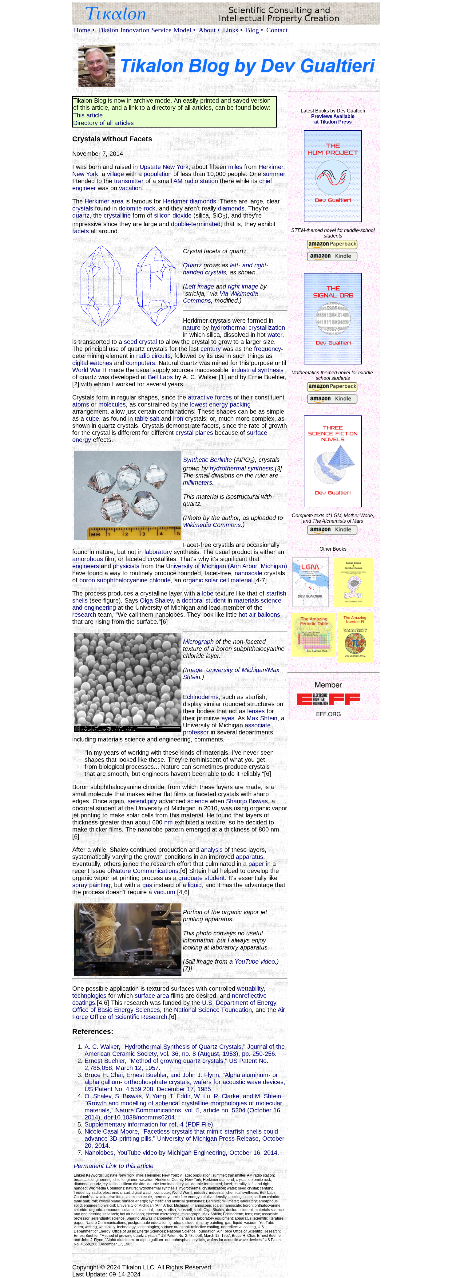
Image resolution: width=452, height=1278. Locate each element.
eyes (227, 718)
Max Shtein (262, 718)
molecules (112, 404)
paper (256, 863)
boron (87, 580)
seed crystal (140, 341)
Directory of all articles (103, 123)
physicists (126, 566)
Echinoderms (201, 697)
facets (80, 231)
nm (168, 822)
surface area (152, 995)
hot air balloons (259, 614)
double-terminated (195, 224)
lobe (207, 593)
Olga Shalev (156, 600)
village (115, 174)
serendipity (142, 801)
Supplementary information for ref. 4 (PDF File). (150, 1124)
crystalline (117, 215)
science (197, 801)
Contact (276, 30)
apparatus (249, 856)
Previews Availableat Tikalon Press (333, 119)
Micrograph (198, 641)
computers (140, 363)
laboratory (158, 552)
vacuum (164, 892)
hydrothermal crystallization (248, 327)
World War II (89, 370)
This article (88, 115)
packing (240, 404)
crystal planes (194, 432)
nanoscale (248, 573)
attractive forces (210, 397)
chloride (160, 580)
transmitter (129, 181)
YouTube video (255, 961)
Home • (84, 30)
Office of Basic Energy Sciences (116, 1009)
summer (274, 174)
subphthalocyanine (122, 580)
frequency (267, 348)
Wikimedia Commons (212, 524)
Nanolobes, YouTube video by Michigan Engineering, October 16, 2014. (182, 1152)
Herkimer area (104, 201)
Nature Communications (145, 870)
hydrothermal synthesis (241, 468)
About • (209, 30)
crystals (82, 208)
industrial (244, 370)
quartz (80, 215)
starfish (276, 593)
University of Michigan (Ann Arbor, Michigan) (226, 566)
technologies (89, 995)
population (158, 174)
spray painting (91, 885)
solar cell (217, 580)
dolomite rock (137, 208)
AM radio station (195, 181)
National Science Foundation (213, 1009)
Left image (199, 286)
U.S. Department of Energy (239, 1002)
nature (191, 327)
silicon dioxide (173, 215)
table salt (147, 418)
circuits (161, 355)
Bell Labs (160, 377)
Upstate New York (164, 166)
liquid (195, 885)
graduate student (201, 878)
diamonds (231, 208)
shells (80, 600)
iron (178, 418)
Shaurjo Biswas (247, 801)
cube (92, 418)
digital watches (92, 363)
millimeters (197, 482)
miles (235, 166)
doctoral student (204, 600)
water (275, 334)
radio (143, 355)
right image (243, 286)
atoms (80, 404)
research (84, 614)
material (241, 580)
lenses (256, 711)
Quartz (192, 265)
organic (193, 580)
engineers (85, 566)
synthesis (270, 370)
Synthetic (195, 459)
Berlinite (221, 459)
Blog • (254, 30)
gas (147, 885)
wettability (250, 988)
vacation (130, 188)
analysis (212, 849)
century (210, 348)
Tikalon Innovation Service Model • (147, 30)
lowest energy (209, 404)
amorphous (87, 559)
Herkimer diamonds (189, 201)
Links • (233, 30)
